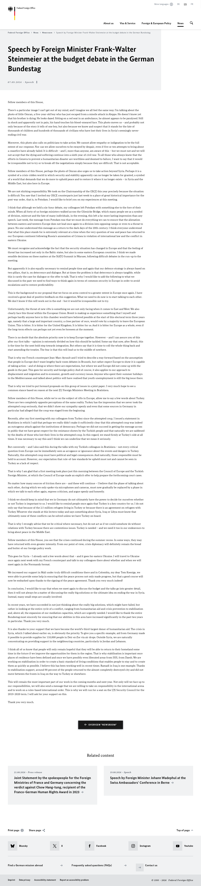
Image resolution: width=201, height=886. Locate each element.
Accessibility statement (45, 880)
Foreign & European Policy (156, 23)
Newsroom (47, 32)
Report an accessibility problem (74, 880)
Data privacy (24, 880)
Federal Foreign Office (19, 32)
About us (108, 23)
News (180, 24)
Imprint (11, 880)
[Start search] (191, 23)
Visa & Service (127, 23)
